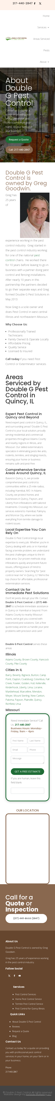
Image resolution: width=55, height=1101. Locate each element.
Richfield (10, 703)
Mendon (37, 691)
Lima (30, 687)
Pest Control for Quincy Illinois (30, 1008)
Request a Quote (19, 139)
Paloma (10, 699)
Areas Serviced (41, 39)
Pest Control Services (25, 994)
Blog (14, 1036)
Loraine (38, 687)
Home (46, 16)
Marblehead (12, 691)
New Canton (37, 695)
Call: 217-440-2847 (19, 149)
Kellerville (41, 683)
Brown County (30, 659)
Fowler (16, 683)
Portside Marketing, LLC (38, 1094)
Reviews (16, 1026)
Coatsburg (27, 679)
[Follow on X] (40, 3)
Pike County (20, 663)
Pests (46, 50)
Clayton (16, 679)
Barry (8, 675)
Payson (19, 699)
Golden (25, 683)
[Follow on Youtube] (20, 976)
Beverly (16, 675)
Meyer (9, 695)
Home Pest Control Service (28, 999)
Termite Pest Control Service (29, 1003)
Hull (32, 683)
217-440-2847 (23, 3)
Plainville (28, 699)
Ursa (18, 703)
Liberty (22, 687)
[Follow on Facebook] (35, 3)
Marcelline (25, 691)
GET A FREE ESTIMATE (27, 771)
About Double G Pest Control (26, 1021)
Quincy (37, 699)
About (43, 62)
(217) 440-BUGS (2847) (26, 918)
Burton (35, 675)
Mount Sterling (21, 695)
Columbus (39, 679)
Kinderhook (12, 687)
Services (41, 27)
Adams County (13, 659)
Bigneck (26, 675)
